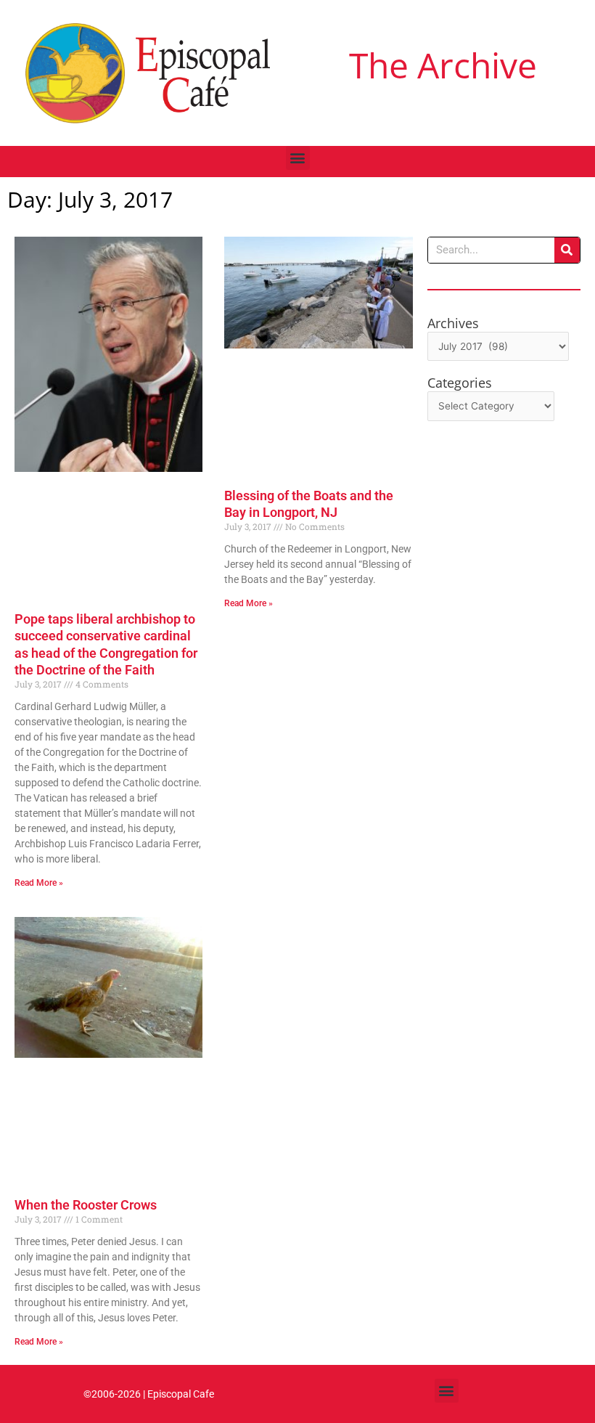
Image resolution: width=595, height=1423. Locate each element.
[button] (298, 158)
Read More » (39, 883)
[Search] (567, 250)
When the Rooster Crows (86, 1204)
